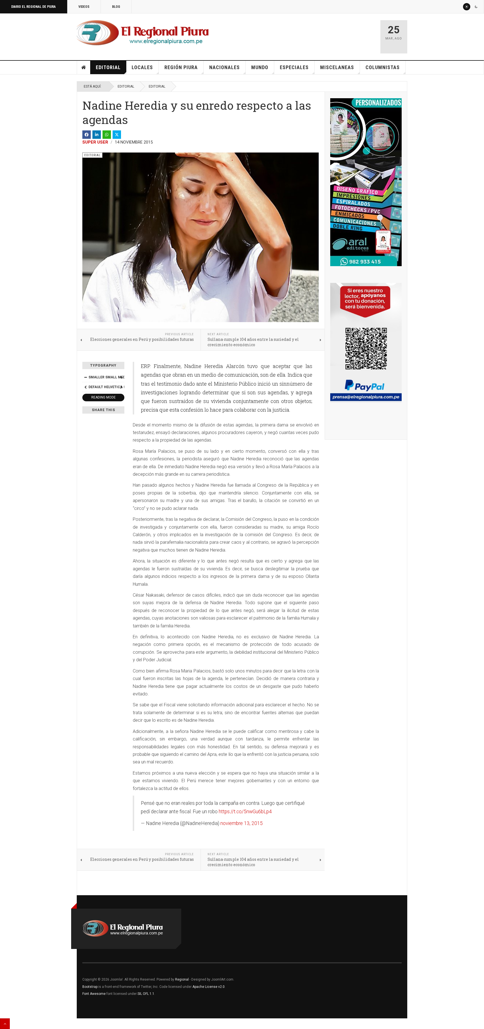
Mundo (259, 67)
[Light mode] (466, 6)
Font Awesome (94, 994)
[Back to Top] (5, 1023)
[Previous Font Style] (85, 387)
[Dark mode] (476, 6)
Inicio (83, 67)
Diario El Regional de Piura (33, 7)
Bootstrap (89, 987)
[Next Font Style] (121, 387)
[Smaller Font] (85, 377)
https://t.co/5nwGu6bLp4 (245, 811)
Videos (83, 7)
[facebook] (86, 134)
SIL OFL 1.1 (146, 994)
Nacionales (224, 67)
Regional (182, 979)
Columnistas (383, 67)
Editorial (108, 67)
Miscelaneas (337, 67)
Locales (142, 67)
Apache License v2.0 (208, 987)
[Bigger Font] (121, 377)
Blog (116, 7)
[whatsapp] (107, 134)
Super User (95, 142)
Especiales (294, 67)
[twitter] (117, 134)
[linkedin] (96, 134)
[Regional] (143, 33)
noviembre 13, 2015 (241, 823)
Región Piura (181, 67)
